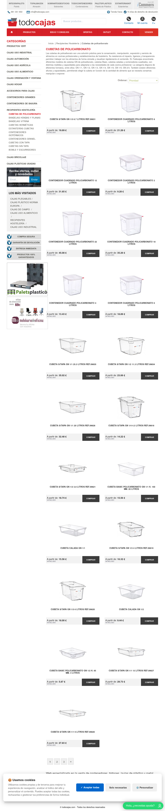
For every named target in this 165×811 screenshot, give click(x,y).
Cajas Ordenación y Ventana (24, 77)
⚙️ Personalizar (144, 787)
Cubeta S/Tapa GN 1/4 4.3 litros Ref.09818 (131, 425)
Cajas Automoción (18, 58)
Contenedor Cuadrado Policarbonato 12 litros (73, 181)
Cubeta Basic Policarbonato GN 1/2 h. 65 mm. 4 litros (72, 671)
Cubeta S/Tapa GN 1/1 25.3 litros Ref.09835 (72, 364)
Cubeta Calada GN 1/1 (72, 548)
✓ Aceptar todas (90, 787)
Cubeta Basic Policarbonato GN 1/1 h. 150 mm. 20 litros (131, 488)
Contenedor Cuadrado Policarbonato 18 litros (131, 243)
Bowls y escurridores (22, 149)
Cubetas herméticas (21, 124)
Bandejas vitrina (19, 121)
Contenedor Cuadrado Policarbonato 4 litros (72, 304)
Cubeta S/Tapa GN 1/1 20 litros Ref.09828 (72, 425)
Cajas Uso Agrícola (18, 65)
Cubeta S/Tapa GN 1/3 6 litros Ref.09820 (73, 609)
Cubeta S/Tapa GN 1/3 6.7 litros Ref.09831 (73, 119)
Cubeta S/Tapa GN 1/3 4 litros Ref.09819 (131, 548)
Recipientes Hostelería (21, 109)
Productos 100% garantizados (26, 256)
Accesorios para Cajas (21, 90)
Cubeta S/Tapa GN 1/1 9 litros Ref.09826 (73, 732)
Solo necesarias (118, 787)
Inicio (51, 43)
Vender (149, 32)
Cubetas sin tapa (19, 146)
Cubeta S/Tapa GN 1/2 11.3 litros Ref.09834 (131, 364)
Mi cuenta (142, 23)
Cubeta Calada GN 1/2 (131, 609)
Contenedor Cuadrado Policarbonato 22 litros (73, 243)
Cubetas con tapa (19, 142)
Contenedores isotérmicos (17, 134)
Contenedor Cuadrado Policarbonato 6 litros (131, 304)
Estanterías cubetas (21, 128)
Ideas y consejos (59, 32)
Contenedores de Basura (22, 103)
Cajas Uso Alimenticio (20, 71)
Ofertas (87, 32)
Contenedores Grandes (21, 97)
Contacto (128, 23)
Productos (29, 32)
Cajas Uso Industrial (19, 52)
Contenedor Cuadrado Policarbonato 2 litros (131, 181)
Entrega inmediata (26, 248)
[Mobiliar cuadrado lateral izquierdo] (27, 312)
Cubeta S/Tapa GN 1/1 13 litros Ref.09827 (131, 670)
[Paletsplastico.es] (27, 279)
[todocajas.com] (32, 20)
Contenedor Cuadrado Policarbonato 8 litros (131, 120)
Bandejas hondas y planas (24, 117)
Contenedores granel (22, 138)
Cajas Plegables (20, 198)
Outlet (107, 32)
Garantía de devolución (26, 242)
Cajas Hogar (14, 84)
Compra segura (26, 236)
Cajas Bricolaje (16, 157)
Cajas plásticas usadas (21, 163)
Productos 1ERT (16, 46)
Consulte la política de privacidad (20, 184)
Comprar (90, 131)
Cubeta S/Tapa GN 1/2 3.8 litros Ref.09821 (73, 487)
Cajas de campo (20, 209)
